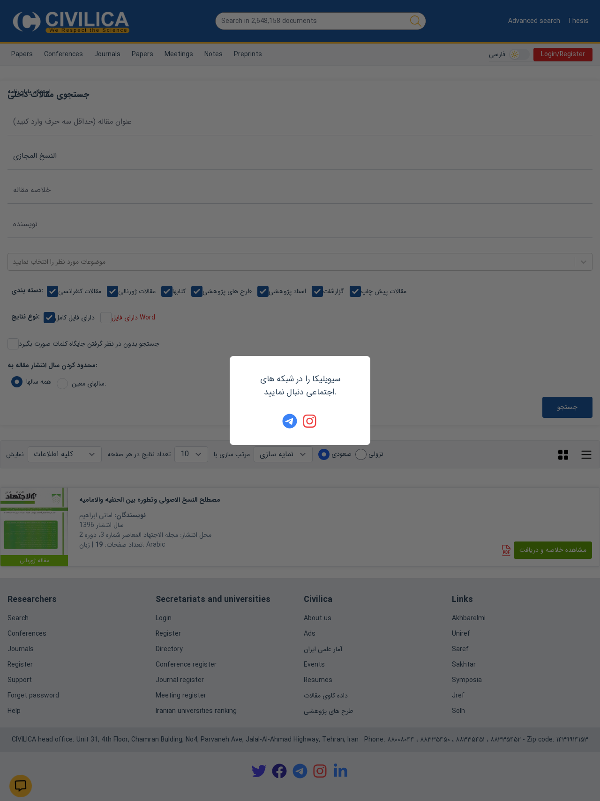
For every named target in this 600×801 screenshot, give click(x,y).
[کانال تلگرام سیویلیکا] (289, 421)
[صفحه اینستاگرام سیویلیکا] (310, 421)
